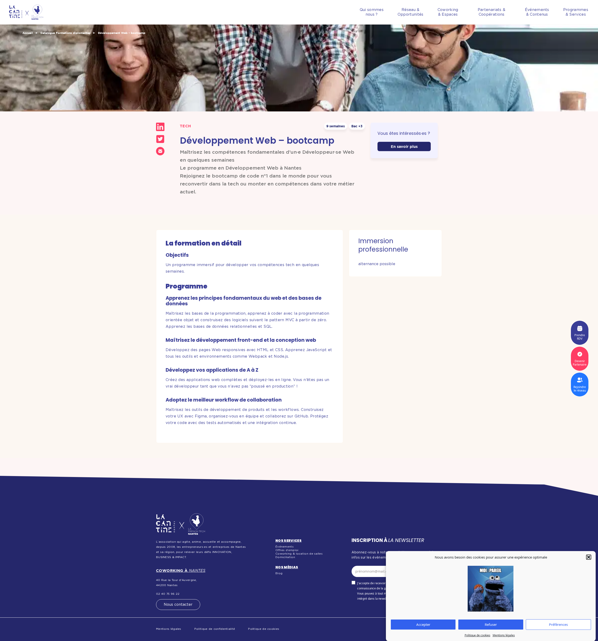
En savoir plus (404, 146)
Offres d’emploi (287, 550)
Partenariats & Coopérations (491, 12)
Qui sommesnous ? (372, 12)
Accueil (27, 33)
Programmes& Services (575, 12)
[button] (588, 557)
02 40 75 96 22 (167, 593)
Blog (278, 573)
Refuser (491, 624)
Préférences (558, 624)
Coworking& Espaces (448, 12)
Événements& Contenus (537, 12)
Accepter (423, 624)
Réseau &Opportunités (411, 12)
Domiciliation (285, 557)
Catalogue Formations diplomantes (65, 33)
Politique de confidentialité (214, 628)
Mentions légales (504, 635)
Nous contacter (178, 604)
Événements (284, 546)
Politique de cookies (477, 635)
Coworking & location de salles (299, 553)
